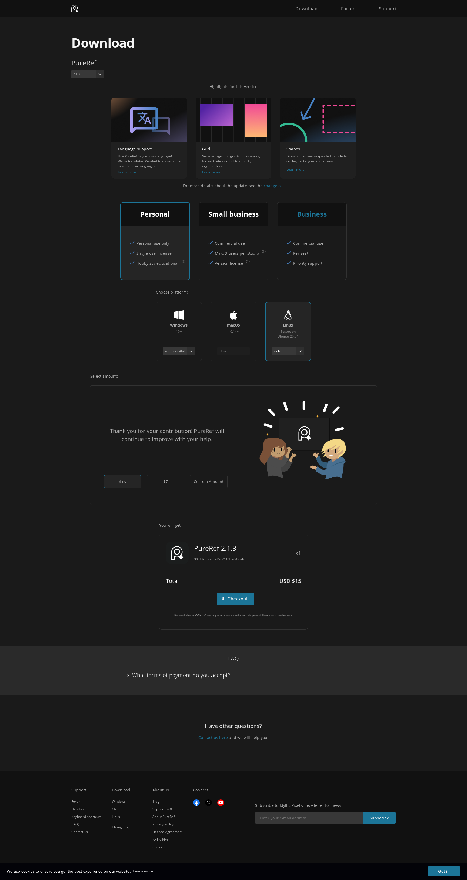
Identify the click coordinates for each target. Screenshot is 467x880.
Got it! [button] (444, 871)
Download (306, 9)
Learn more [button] (143, 871)
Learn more (127, 172)
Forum (348, 9)
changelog (273, 185)
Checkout (237, 599)
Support (388, 9)
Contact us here (213, 737)
